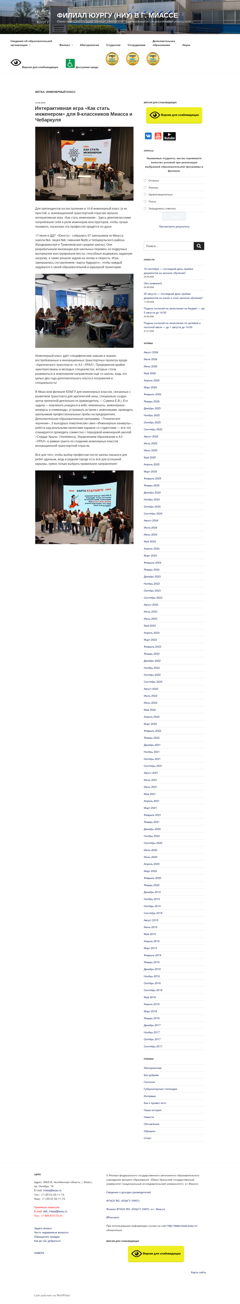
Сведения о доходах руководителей (128, 1192)
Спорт (147, 1138)
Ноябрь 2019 (152, 899)
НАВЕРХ (39, 1253)
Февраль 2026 (152, 394)
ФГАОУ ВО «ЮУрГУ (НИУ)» (123, 1200)
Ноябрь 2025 (152, 415)
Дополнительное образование (164, 43)
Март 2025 (150, 471)
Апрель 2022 (152, 716)
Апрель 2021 (152, 801)
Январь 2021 (152, 822)
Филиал (64, 45)
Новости (149, 1117)
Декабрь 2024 (152, 492)
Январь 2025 (152, 485)
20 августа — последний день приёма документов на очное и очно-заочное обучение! (173, 296)
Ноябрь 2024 (152, 499)
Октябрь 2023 (152, 590)
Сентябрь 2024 (153, 513)
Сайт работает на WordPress (52, 1295)
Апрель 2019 (152, 941)
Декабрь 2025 (152, 408)
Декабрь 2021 (152, 745)
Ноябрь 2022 (152, 668)
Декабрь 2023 (152, 576)
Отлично (153, 180)
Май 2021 (150, 794)
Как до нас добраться (47, 1241)
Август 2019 (151, 920)
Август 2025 (151, 436)
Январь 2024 (152, 569)
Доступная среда (86, 67)
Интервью (150, 1096)
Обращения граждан (47, 1236)
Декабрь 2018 (152, 969)
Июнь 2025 (150, 450)
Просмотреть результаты (174, 226)
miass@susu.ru (52, 1190)
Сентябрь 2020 (153, 843)
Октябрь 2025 (152, 422)
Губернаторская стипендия (160, 1089)
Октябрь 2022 (152, 674)
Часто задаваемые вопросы (51, 1232)
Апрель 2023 (152, 632)
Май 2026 (150, 373)
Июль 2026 (150, 359)
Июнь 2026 (150, 366)
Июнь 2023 (150, 618)
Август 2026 (151, 352)
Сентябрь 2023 (153, 597)
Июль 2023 (150, 611)
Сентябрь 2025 (153, 429)
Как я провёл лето (155, 1103)
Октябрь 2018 (152, 983)
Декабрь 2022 (152, 660)
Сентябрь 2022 (153, 681)
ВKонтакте (112, 1217)
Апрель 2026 (152, 380)
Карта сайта (198, 1272)
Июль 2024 (150, 527)
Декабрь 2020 (152, 829)
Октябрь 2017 (152, 1039)
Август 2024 (151, 520)
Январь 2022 (152, 737)
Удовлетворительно (160, 194)
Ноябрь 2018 (152, 976)
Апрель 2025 (152, 464)
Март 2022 (150, 724)
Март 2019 (150, 948)
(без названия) (153, 283)
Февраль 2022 (152, 731)
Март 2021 (150, 808)
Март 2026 (150, 387)
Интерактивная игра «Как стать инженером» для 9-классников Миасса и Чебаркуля (83, 113)
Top (231, 1295)
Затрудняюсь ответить (162, 208)
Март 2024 (150, 555)
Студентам (113, 45)
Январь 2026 (152, 401)
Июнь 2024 (150, 534)
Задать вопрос (43, 1228)
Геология (149, 1082)
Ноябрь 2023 (152, 583)
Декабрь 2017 (152, 1025)
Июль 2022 (150, 695)
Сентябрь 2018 (153, 990)
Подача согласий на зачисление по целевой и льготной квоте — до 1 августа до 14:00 (172, 325)
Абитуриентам (89, 45)
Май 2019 (150, 934)
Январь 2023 (152, 653)
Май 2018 (150, 997)
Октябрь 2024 (152, 506)
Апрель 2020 (152, 864)
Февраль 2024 (152, 562)
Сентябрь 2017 (153, 1046)
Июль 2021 (150, 780)
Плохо (152, 201)
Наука (186, 45)
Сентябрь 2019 (153, 913)
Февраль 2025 (152, 478)
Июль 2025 (150, 443)
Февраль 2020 (152, 878)
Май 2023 (150, 625)
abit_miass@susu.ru (55, 1211)
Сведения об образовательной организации (31, 43)
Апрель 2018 (152, 1004)
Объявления (151, 1124)
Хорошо (153, 187)
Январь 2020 (152, 885)
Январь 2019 (152, 962)
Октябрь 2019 (152, 906)
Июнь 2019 (150, 927)
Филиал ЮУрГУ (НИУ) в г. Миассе (117, 15)
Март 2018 (150, 1011)
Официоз (149, 1131)
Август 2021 (151, 773)
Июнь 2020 (150, 857)
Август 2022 (151, 689)
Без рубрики (151, 1075)
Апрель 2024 (152, 548)
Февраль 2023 (152, 646)
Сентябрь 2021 (153, 766)
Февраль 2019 (152, 955)
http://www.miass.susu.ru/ (182, 1226)
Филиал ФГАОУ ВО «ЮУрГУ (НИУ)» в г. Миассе (135, 1209)
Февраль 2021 (152, 815)
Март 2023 (150, 639)
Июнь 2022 (150, 702)
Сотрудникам (136, 45)
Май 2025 (150, 457)
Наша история (152, 1110)
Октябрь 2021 (152, 759)
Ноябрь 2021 (152, 752)
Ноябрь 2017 (152, 1032)
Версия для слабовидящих (179, 114)
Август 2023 (151, 604)
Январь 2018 (152, 1018)
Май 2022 (150, 710)
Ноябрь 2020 (152, 836)
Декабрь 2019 (152, 892)
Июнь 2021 (150, 787)
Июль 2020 (150, 850)
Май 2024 (150, 541)
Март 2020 (150, 871)
